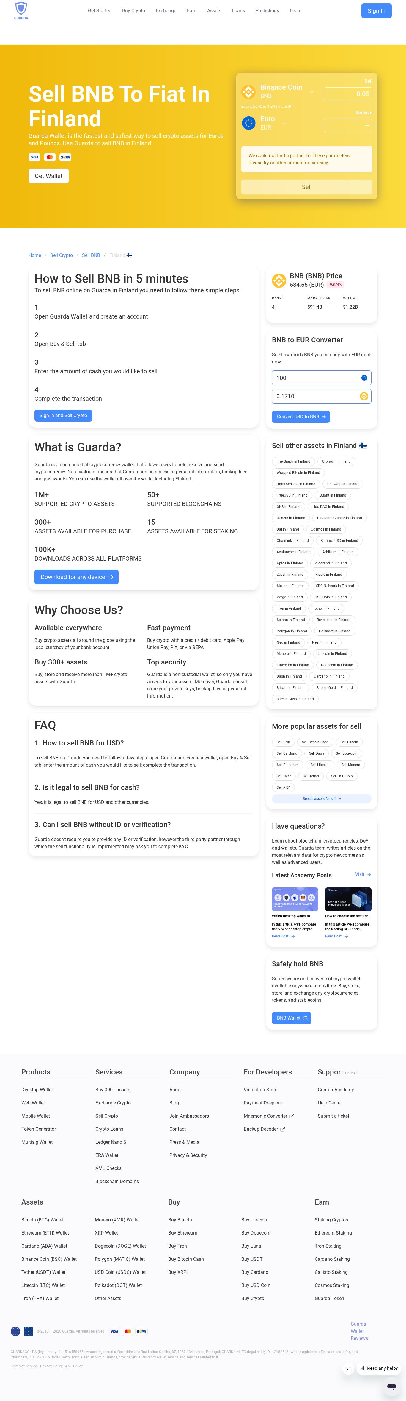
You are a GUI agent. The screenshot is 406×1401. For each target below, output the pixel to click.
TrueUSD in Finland (292, 495)
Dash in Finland (289, 676)
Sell (368, 81)
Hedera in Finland (291, 518)
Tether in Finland (326, 608)
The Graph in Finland (293, 461)
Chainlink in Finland (293, 541)
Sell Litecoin (320, 765)
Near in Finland (324, 642)
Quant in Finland (333, 495)
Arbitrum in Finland (338, 552)
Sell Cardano (287, 753)
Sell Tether (311, 776)
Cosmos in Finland (326, 529)
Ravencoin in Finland (333, 620)
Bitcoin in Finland (291, 688)
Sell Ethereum (288, 765)
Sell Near (284, 776)
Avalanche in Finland (294, 552)
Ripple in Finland (328, 574)
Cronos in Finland (336, 461)
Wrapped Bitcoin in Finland (298, 473)
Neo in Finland (288, 642)
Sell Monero (351, 765)
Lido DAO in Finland (328, 507)
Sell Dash (316, 753)
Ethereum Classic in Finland (339, 518)
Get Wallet (49, 176)
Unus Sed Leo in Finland (296, 484)
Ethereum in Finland (293, 665)
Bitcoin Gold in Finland (335, 688)
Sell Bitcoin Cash (315, 742)
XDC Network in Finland (335, 586)
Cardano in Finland (329, 676)
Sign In (376, 10)
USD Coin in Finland (331, 597)
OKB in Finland (288, 507)
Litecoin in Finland (332, 654)
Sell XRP (283, 787)
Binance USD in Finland (339, 541)
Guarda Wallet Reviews (359, 1331)
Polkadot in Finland (334, 631)
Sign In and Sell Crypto (63, 415)
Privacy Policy (51, 1366)
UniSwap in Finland (342, 484)
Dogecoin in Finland (337, 665)
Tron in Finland (289, 608)
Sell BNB (283, 742)
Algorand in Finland (331, 563)
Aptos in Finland (290, 563)
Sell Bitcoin (349, 742)
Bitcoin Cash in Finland (295, 699)
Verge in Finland (290, 597)
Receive (363, 113)
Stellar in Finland (290, 586)
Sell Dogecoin (347, 753)
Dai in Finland (288, 529)
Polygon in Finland (292, 631)
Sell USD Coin (342, 776)
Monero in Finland (291, 654)
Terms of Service (24, 1366)
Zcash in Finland (290, 574)
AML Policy (74, 1366)
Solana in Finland (291, 620)
